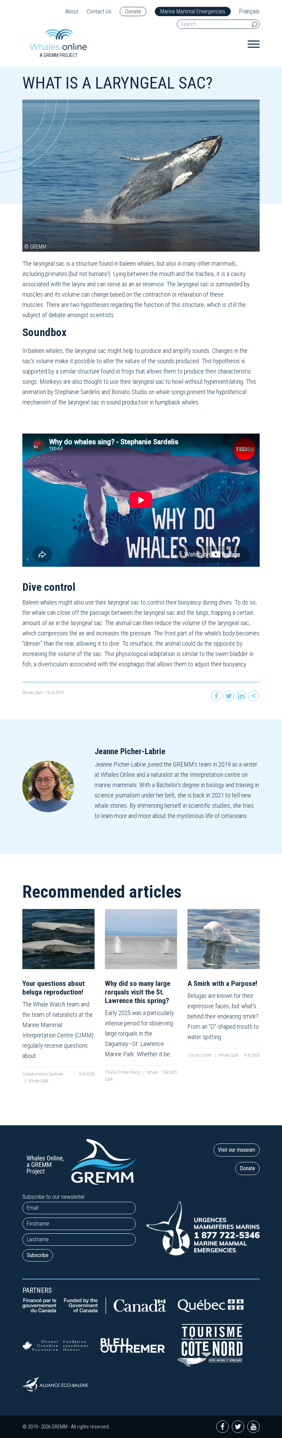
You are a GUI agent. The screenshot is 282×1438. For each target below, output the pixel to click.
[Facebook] (216, 695)
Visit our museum (236, 1150)
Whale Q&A (32, 692)
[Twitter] (228, 695)
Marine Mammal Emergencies (192, 11)
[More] (253, 695)
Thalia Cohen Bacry (123, 1072)
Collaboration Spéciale (42, 1074)
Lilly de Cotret (200, 1055)
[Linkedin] (241, 695)
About (71, 11)
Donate (133, 11)
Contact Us (99, 11)
